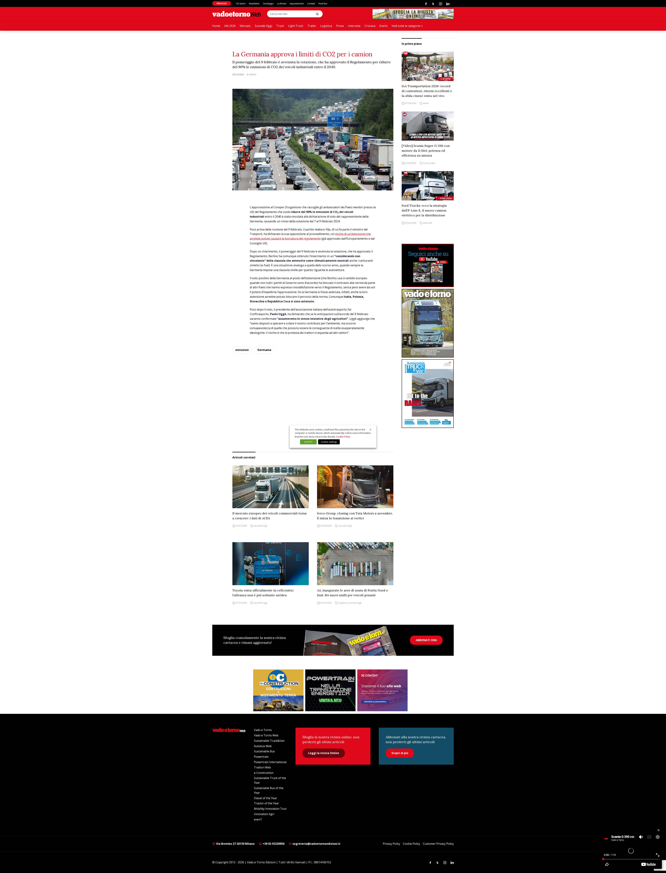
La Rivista (281, 3)
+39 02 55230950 (273, 844)
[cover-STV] (428, 393)
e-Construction (264, 773)
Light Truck (295, 26)
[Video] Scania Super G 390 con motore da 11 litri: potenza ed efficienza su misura (426, 150)
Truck (280, 26)
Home (216, 26)
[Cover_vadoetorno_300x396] (428, 323)
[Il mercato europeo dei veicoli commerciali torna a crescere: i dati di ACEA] (270, 486)
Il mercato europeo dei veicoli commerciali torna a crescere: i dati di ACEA (269, 515)
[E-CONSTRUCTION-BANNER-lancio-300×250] (278, 690)
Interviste (354, 26)
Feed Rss (322, 3)
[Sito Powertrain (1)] (330, 690)
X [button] (370, 429)
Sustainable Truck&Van (269, 741)
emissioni (242, 350)
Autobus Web (263, 746)
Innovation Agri (264, 814)
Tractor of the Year (266, 803)
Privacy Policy (391, 844)
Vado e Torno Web (266, 735)
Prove (340, 26)
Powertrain (261, 757)
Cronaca (370, 26)
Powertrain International (270, 762)
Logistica (326, 26)
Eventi (383, 26)
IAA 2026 (230, 26)
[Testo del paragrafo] (413, 14)
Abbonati (222, 3)
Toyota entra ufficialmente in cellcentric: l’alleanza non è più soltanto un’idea (263, 592)
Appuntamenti (297, 3)
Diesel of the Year (265, 798)
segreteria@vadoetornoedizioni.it (316, 844)
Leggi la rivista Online (323, 753)
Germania (264, 350)
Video (433, 163)
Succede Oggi (263, 26)
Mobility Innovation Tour (270, 809)
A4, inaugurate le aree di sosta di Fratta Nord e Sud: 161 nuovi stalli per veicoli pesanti (352, 592)
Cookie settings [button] (329, 441)
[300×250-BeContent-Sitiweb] (382, 690)
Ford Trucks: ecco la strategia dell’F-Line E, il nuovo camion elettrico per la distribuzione (424, 210)
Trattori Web (262, 767)
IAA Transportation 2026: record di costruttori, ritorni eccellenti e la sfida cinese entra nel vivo (427, 91)
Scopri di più (399, 753)
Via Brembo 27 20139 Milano (235, 844)
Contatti (311, 3)
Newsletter (254, 3)
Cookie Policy (411, 844)
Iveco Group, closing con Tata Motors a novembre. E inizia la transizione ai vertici (355, 515)
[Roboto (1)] (428, 265)
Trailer (311, 26)
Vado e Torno (263, 730)
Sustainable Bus (264, 751)
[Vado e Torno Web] (236, 14)
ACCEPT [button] (308, 441)
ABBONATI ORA (426, 640)
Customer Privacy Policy (438, 844)
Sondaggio (268, 3)
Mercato (245, 26)
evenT (258, 819)
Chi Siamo (241, 3)
